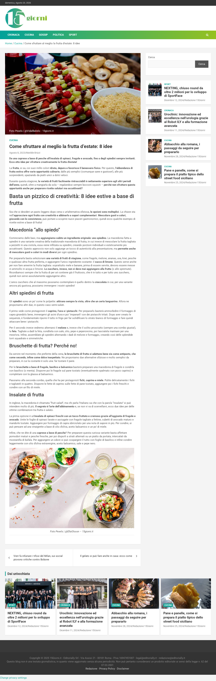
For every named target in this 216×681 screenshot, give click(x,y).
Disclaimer (123, 668)
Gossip (43, 34)
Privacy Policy (107, 668)
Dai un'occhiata (18, 574)
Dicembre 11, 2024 (174, 130)
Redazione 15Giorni (195, 100)
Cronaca (14, 34)
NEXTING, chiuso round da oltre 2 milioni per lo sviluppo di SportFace (185, 92)
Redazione (91, 668)
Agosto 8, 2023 (17, 152)
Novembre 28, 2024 (174, 156)
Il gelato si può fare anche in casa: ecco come (106, 556)
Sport (73, 34)
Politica (58, 34)
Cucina (29, 34)
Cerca (151, 57)
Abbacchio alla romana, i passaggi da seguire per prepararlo (182, 148)
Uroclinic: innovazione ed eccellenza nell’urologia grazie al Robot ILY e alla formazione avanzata (186, 120)
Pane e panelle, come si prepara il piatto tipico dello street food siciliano (184, 174)
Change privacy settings (13, 677)
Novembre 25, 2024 (174, 182)
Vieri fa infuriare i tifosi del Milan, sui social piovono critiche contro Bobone (38, 557)
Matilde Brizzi (33, 152)
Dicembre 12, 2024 (174, 100)
